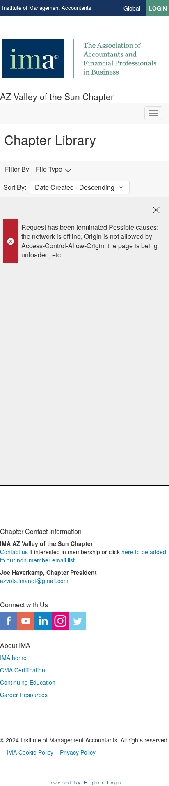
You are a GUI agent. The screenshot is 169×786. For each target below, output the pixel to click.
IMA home (13, 657)
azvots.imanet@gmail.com (34, 580)
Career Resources (24, 694)
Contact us (14, 552)
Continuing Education (27, 682)
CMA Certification (22, 670)
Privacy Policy (78, 752)
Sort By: (14, 187)
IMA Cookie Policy (30, 752)
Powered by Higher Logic (85, 782)
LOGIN (157, 8)
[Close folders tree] (156, 210)
